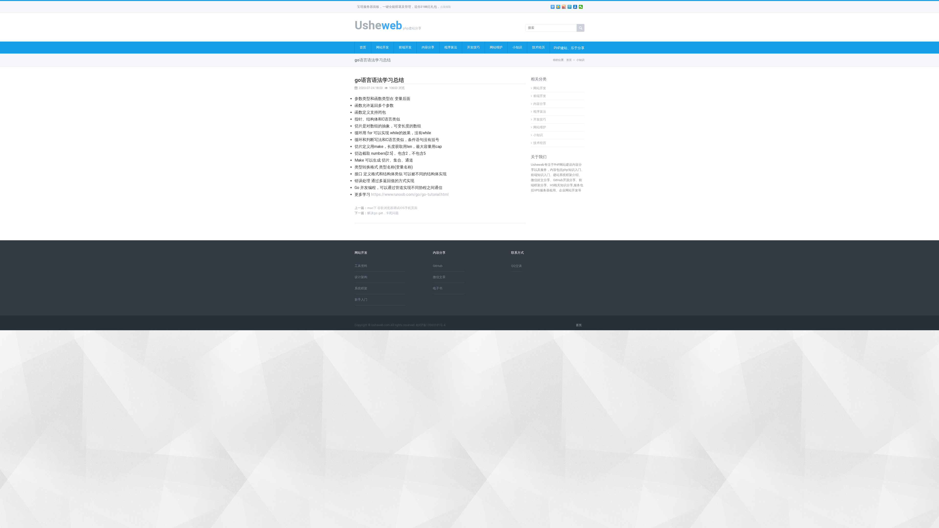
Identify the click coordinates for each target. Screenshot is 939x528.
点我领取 (445, 7)
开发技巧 (473, 47)
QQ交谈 (516, 266)
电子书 (437, 288)
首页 (363, 47)
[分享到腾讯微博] (570, 7)
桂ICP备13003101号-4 (430, 325)
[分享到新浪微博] (564, 7)
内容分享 (428, 47)
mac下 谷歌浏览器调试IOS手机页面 (392, 208)
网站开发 (382, 47)
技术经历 (538, 47)
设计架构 (361, 277)
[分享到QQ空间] (558, 7)
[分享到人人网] (575, 7)
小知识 (517, 47)
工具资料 (361, 266)
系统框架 (361, 288)
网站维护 (496, 47)
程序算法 (450, 47)
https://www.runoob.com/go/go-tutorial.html (409, 194)
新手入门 (361, 299)
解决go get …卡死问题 (383, 213)
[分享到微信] (581, 7)
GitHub (438, 266)
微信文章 (439, 277)
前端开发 (405, 47)
